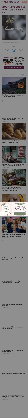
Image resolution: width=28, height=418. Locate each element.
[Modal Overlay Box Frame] (14, 209)
